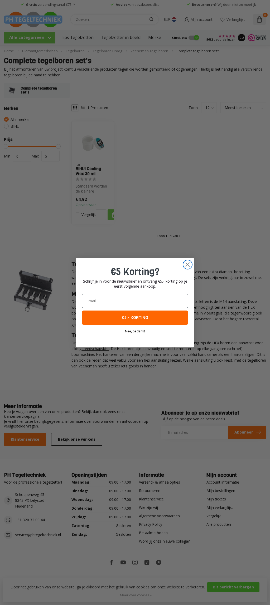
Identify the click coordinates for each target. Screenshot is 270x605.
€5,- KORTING (135, 317)
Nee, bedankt (135, 331)
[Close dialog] (187, 264)
